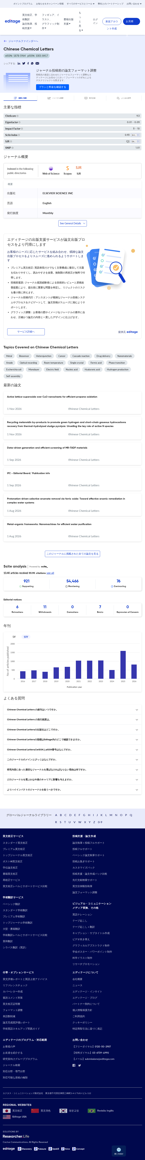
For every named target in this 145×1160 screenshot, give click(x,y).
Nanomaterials (124, 356)
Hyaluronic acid (92, 369)
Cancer (61, 356)
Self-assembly (13, 376)
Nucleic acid (72, 369)
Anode (9, 362)
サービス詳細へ (26, 331)
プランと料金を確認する (52, 87)
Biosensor (24, 356)
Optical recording (28, 362)
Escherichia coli (13, 369)
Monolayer (33, 369)
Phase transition (117, 362)
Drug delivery (103, 356)
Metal (9, 356)
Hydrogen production (117, 369)
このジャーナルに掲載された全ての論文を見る (72, 554)
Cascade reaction (80, 356)
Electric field (52, 369)
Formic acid (96, 362)
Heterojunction (43, 356)
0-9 (100, 822)
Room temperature (53, 362)
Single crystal (76, 362)
